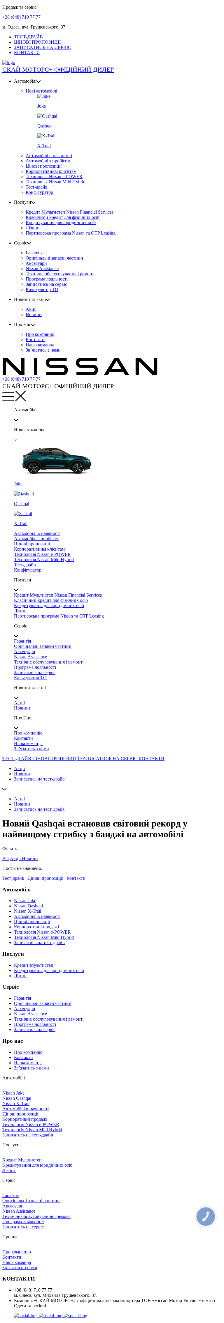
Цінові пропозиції (44, 166)
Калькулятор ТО (42, 289)
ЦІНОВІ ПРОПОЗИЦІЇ (37, 42)
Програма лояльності (47, 278)
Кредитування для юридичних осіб (61, 222)
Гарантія (34, 252)
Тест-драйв (37, 187)
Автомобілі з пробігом (48, 160)
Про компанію (40, 334)
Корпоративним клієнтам (51, 171)
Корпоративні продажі (36, 926)
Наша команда (40, 344)
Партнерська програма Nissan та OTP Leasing (71, 232)
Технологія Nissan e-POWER (54, 176)
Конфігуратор (39, 192)
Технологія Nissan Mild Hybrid (55, 181)
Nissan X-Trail (27, 911)
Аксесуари (36, 263)
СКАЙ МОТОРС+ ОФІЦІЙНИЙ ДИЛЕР (58, 69)
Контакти (35, 339)
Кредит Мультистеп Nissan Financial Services (69, 212)
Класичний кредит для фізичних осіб (62, 217)
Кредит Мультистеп (33, 965)
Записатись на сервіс (46, 284)
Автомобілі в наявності (49, 155)
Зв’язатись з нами (43, 349)
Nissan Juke (25, 900)
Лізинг (32, 227)
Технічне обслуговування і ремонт (60, 273)
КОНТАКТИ (27, 52)
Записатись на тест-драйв (39, 778)
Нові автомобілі (41, 90)
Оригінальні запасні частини (54, 258)
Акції (31, 309)
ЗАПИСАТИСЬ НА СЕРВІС (42, 47)
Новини (34, 314)
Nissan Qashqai (28, 905)
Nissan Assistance (42, 268)
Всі (5, 858)
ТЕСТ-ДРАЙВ (28, 36)
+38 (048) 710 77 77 (21, 17)
